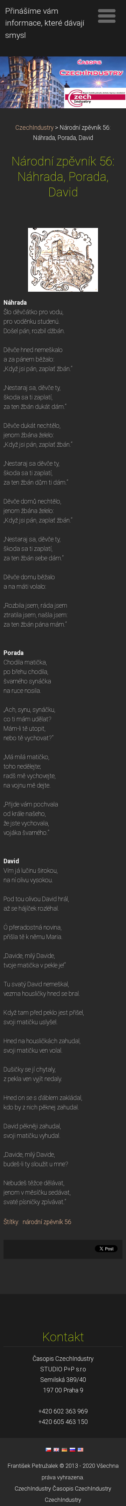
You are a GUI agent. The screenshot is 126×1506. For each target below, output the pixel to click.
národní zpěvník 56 (47, 1221)
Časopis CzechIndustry (81, 1488)
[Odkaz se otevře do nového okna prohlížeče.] (63, 259)
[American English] (80, 1449)
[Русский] (72, 1449)
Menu (106, 15)
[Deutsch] (64, 1449)
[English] (56, 1449)
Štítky (11, 1221)
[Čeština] (48, 1449)
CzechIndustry (34, 127)
